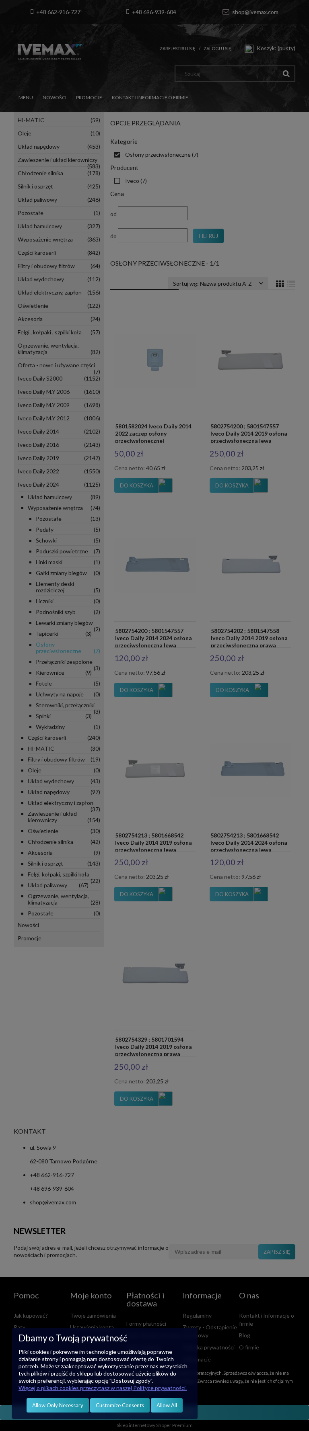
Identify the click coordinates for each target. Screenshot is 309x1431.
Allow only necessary (57, 1405)
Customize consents (120, 1405)
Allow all (167, 1405)
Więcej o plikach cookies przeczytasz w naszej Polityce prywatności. (103, 1387)
